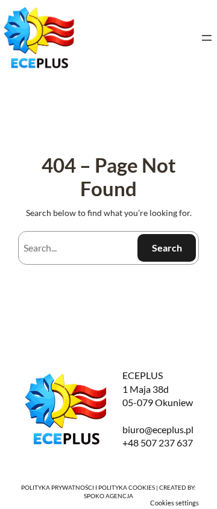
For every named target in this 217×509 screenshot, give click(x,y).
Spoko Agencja (108, 495)
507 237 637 (166, 442)
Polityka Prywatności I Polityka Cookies (88, 487)
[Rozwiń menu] (207, 38)
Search (167, 247)
